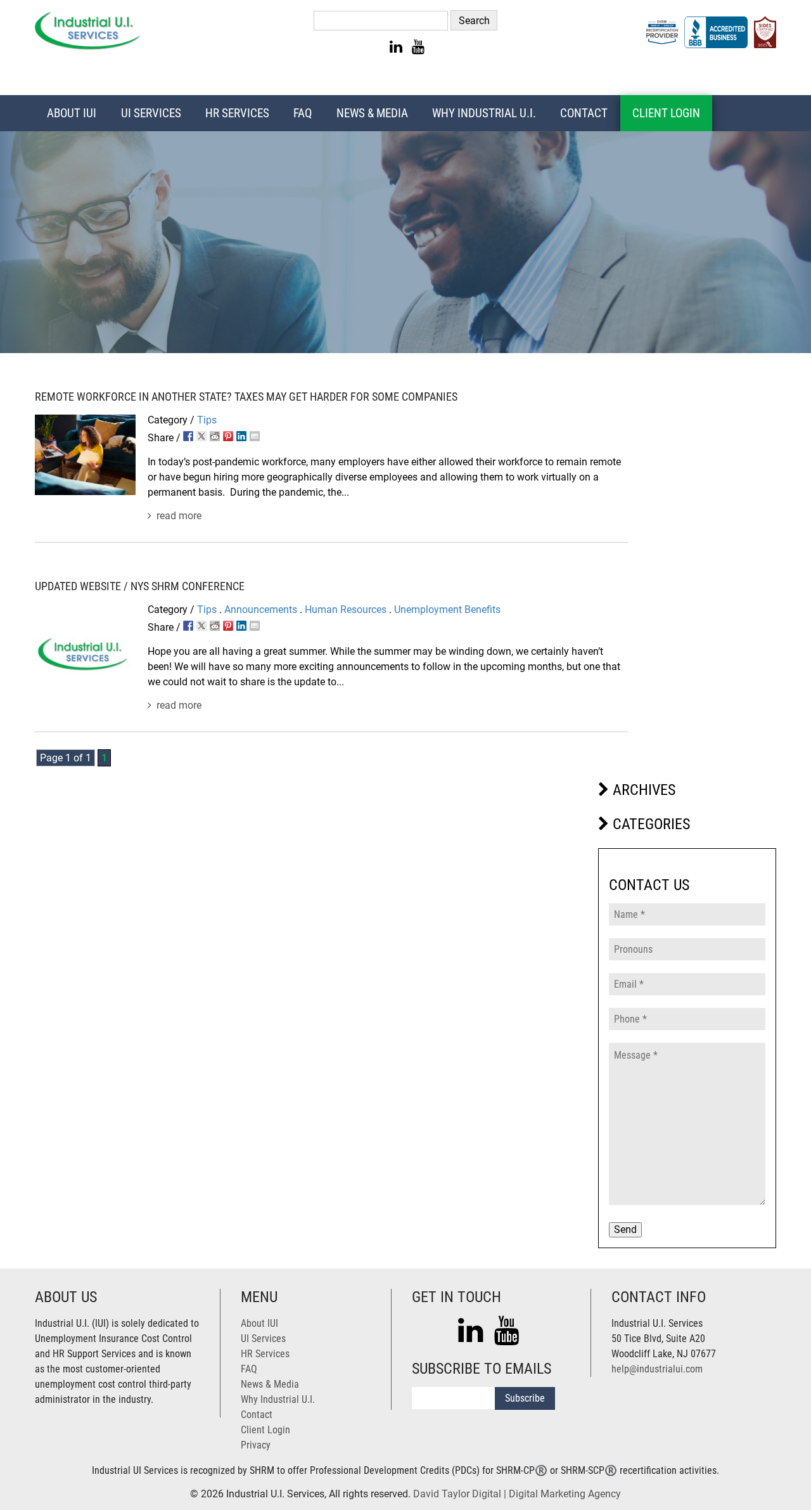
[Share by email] (255, 436)
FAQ (302, 113)
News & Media (372, 113)
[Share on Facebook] (188, 436)
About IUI (71, 113)
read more (178, 516)
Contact (584, 113)
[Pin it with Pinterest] (228, 436)
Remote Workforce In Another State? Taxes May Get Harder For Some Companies (246, 397)
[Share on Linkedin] (241, 436)
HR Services (237, 113)
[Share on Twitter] (201, 436)
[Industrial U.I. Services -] (88, 47)
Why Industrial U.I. (484, 113)
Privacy (256, 1445)
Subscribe (525, 1398)
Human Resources (345, 609)
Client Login (666, 113)
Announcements (260, 609)
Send (625, 1229)
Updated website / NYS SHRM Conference (140, 587)
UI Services (151, 113)
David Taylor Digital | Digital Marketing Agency (517, 1494)
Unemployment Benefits (447, 609)
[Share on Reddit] (215, 436)
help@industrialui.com (657, 1369)
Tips (207, 420)
